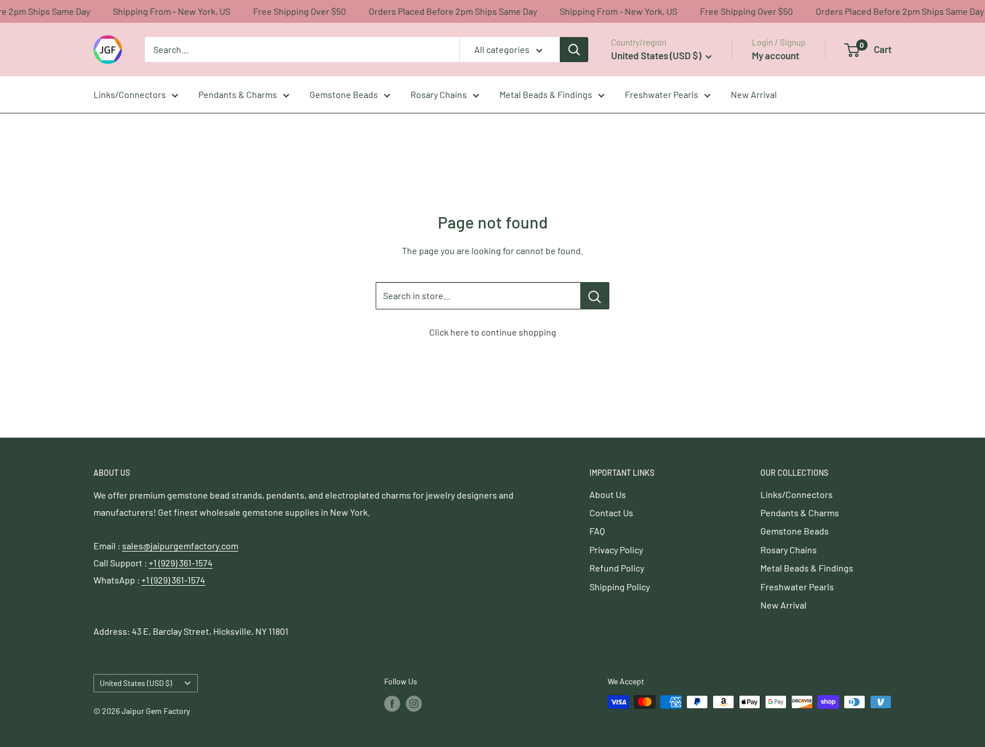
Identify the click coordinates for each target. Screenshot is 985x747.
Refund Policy (616, 567)
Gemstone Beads (344, 94)
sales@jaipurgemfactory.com (180, 545)
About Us (607, 494)
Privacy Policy (616, 549)
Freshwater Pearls (661, 94)
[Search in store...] (594, 295)
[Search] (574, 49)
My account (775, 55)
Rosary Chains (438, 94)
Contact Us (611, 512)
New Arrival (754, 94)
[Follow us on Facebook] (392, 703)
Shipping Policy (619, 586)
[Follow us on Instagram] (414, 703)
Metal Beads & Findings (545, 94)
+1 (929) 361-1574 (181, 562)
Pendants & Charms (237, 94)
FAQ (597, 530)
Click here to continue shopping (492, 331)
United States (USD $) (136, 683)
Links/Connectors (129, 94)
